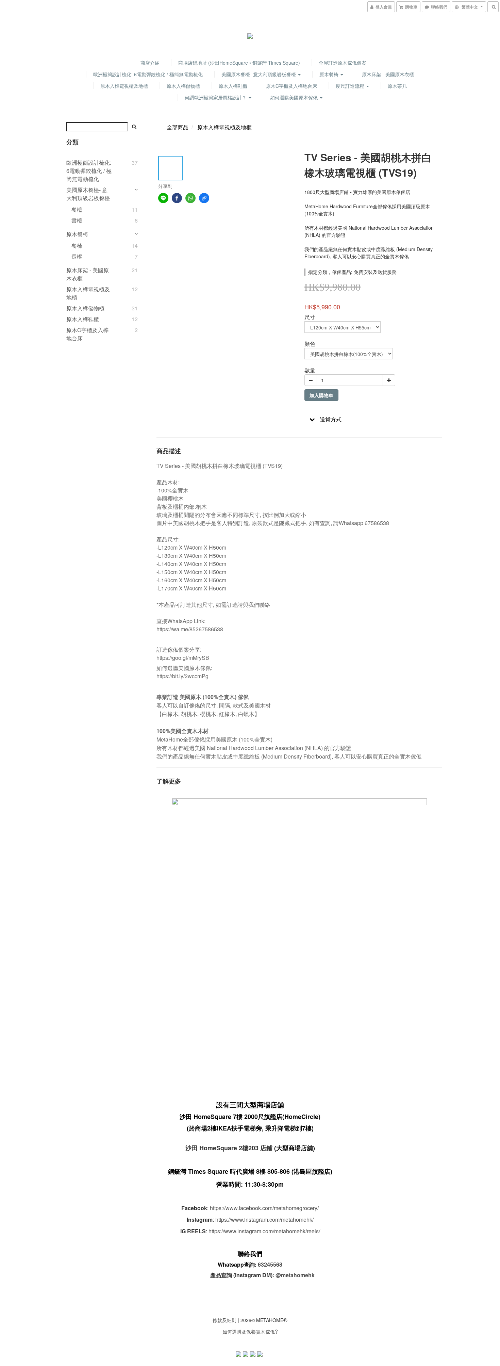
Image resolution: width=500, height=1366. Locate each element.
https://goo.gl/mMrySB (182, 658)
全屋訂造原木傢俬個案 (342, 62)
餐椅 (76, 245)
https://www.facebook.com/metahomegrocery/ (264, 1208)
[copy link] (204, 198)
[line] (163, 198)
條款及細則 (224, 1320)
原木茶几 (397, 85)
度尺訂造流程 (351, 85)
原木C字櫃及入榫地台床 (291, 85)
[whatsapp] (190, 198)
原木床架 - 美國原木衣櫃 (388, 74)
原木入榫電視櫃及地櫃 (124, 85)
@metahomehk (295, 1275)
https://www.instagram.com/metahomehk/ (264, 1219)
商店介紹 (150, 62)
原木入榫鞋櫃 (233, 85)
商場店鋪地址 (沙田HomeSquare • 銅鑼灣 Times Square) (239, 62)
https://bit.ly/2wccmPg (182, 676)
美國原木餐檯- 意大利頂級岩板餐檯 (259, 74)
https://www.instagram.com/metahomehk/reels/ (264, 1231)
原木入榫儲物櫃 (183, 85)
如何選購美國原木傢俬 (294, 97)
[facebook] (177, 198)
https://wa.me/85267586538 (189, 629)
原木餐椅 (329, 74)
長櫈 (76, 256)
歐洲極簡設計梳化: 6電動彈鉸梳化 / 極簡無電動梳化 (148, 74)
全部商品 (177, 127)
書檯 (76, 220)
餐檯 (76, 209)
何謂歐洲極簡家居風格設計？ (216, 97)
